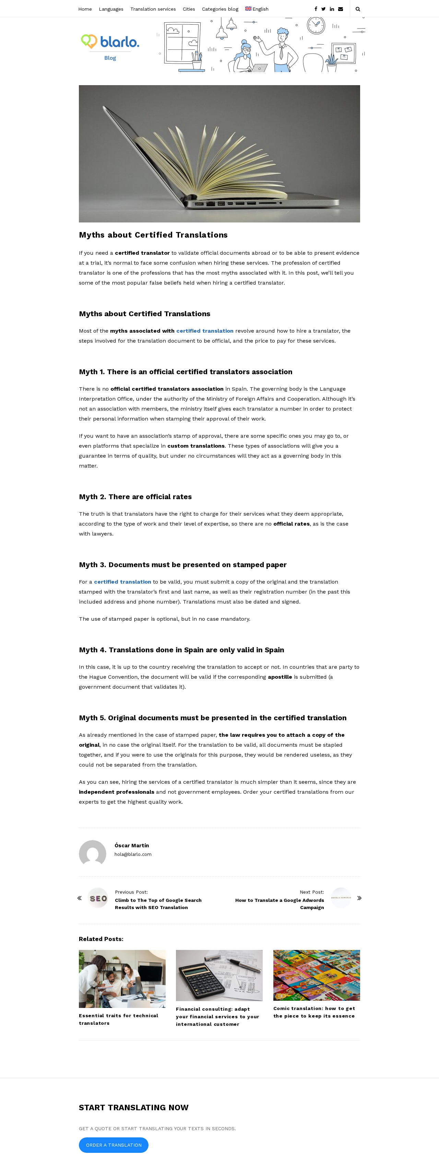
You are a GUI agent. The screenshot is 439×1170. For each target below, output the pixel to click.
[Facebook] (316, 8)
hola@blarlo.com (133, 854)
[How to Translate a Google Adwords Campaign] (341, 897)
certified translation (122, 581)
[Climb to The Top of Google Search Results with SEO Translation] (97, 897)
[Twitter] (323, 8)
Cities (189, 9)
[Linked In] (332, 8)
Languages (111, 9)
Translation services (153, 9)
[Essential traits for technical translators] (122, 979)
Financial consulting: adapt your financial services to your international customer (217, 1016)
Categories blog (220, 9)
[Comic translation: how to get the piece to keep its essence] (316, 975)
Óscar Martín (132, 845)
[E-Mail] (340, 8)
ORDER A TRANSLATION (114, 1145)
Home (85, 9)
